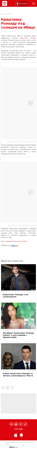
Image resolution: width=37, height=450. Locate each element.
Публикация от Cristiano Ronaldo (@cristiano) (22, 141)
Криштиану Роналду (28, 38)
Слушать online (24, 3)
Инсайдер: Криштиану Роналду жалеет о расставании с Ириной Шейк (18, 335)
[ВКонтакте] (13, 245)
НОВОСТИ (8, 14)
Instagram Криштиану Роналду (16, 241)
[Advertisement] (18, 403)
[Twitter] (15, 245)
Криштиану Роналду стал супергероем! (15, 296)
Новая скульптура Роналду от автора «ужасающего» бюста (18, 375)
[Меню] (33, 3)
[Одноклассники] (17, 245)
